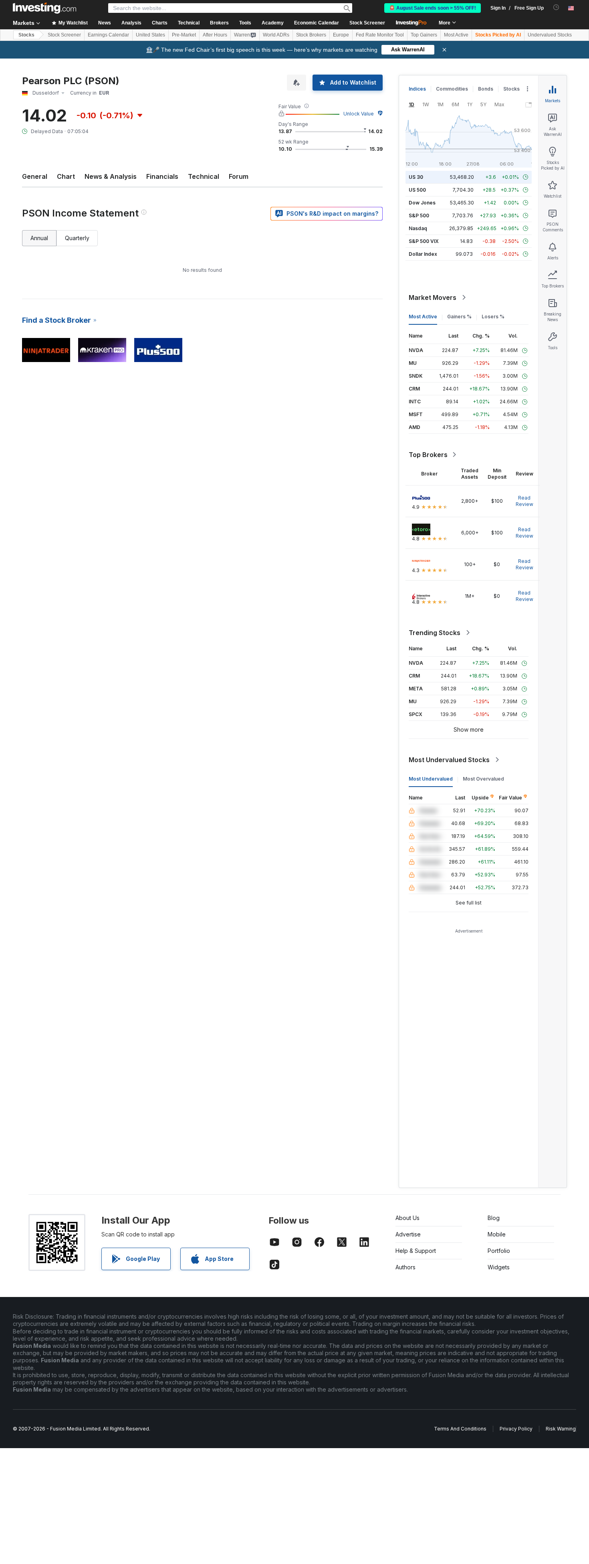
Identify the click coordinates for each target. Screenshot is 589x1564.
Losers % (493, 317)
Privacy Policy (516, 1429)
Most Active (456, 35)
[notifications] (556, 7)
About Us (407, 1217)
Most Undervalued (431, 779)
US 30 (416, 177)
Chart (66, 176)
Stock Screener (367, 23)
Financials (162, 176)
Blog (494, 1217)
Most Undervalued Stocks (449, 760)
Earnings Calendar (108, 35)
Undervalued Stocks (550, 35)
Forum (238, 176)
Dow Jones (422, 203)
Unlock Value (358, 114)
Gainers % (459, 317)
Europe (341, 35)
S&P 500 (419, 215)
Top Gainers (424, 35)
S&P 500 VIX (424, 241)
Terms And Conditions (460, 1429)
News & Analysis (111, 176)
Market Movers (432, 297)
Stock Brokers (311, 35)
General (34, 176)
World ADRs (276, 35)
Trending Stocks (434, 633)
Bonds (485, 89)
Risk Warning (561, 1429)
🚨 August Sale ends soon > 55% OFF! (432, 8)
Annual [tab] (39, 238)
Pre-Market (184, 35)
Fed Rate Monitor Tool (380, 35)
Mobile (497, 1234)
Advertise (408, 1234)
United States (150, 35)
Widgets (499, 1267)
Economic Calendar (316, 23)
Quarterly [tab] (77, 238)
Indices (417, 89)
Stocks (26, 35)
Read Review (524, 501)
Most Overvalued (483, 779)
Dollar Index (423, 254)
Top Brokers (428, 455)
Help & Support (415, 1250)
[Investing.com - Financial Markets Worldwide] (44, 8)
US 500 (417, 190)
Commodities (452, 89)
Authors (405, 1267)
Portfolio (499, 1250)
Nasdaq (418, 228)
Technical (203, 176)
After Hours (215, 35)
